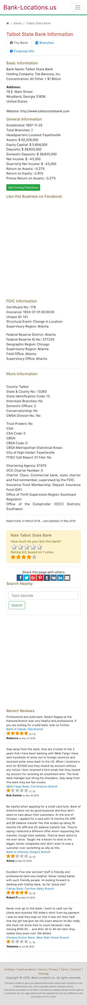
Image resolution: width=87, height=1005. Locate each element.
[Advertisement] (43, 251)
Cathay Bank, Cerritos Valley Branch (30, 888)
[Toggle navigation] (78, 7)
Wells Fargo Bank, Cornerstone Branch (32, 786)
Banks (18, 23)
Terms (64, 969)
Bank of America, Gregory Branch (28, 852)
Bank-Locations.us (25, 7)
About (42, 969)
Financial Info (23, 51)
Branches (46, 43)
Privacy (53, 969)
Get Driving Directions (23, 187)
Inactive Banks (27, 969)
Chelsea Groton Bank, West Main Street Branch (37, 937)
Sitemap (43, 973)
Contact (76, 969)
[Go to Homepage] (7, 23)
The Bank (20, 43)
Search (16, 605)
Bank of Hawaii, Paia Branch (24, 729)
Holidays (9, 969)
